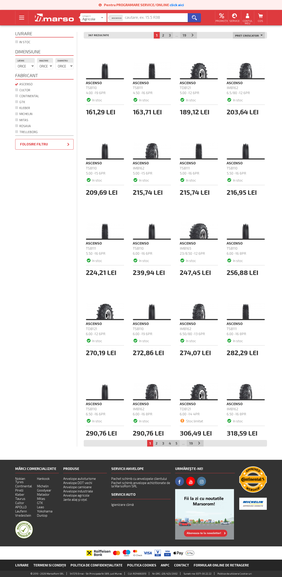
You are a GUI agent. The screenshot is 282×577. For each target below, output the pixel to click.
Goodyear (44, 490)
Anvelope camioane (77, 487)
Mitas (23, 120)
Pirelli (19, 490)
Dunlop (42, 515)
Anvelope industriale (78, 491)
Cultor (19, 503)
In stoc (24, 42)
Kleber (24, 108)
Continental (28, 96)
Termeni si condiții (49, 565)
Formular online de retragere (221, 565)
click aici (177, 5)
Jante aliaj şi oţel (75, 499)
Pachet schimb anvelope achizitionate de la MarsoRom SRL (140, 484)
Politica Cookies (141, 565)
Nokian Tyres (20, 480)
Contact (181, 565)
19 (184, 35)
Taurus (20, 499)
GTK (21, 102)
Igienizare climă (122, 504)
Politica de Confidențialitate (96, 565)
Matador (43, 494)
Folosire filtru (34, 144)
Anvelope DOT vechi (77, 483)
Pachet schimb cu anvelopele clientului (139, 479)
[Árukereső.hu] (24, 537)
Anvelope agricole (76, 495)
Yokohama (44, 511)
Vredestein (23, 515)
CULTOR (24, 90)
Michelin (25, 114)
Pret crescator (247, 35)
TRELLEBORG (28, 132)
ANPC (165, 565)
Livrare (22, 565)
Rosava (24, 126)
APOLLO (21, 507)
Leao (40, 507)
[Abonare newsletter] (204, 514)
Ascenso (26, 84)
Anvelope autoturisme (79, 479)
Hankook (43, 479)
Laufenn (21, 511)
